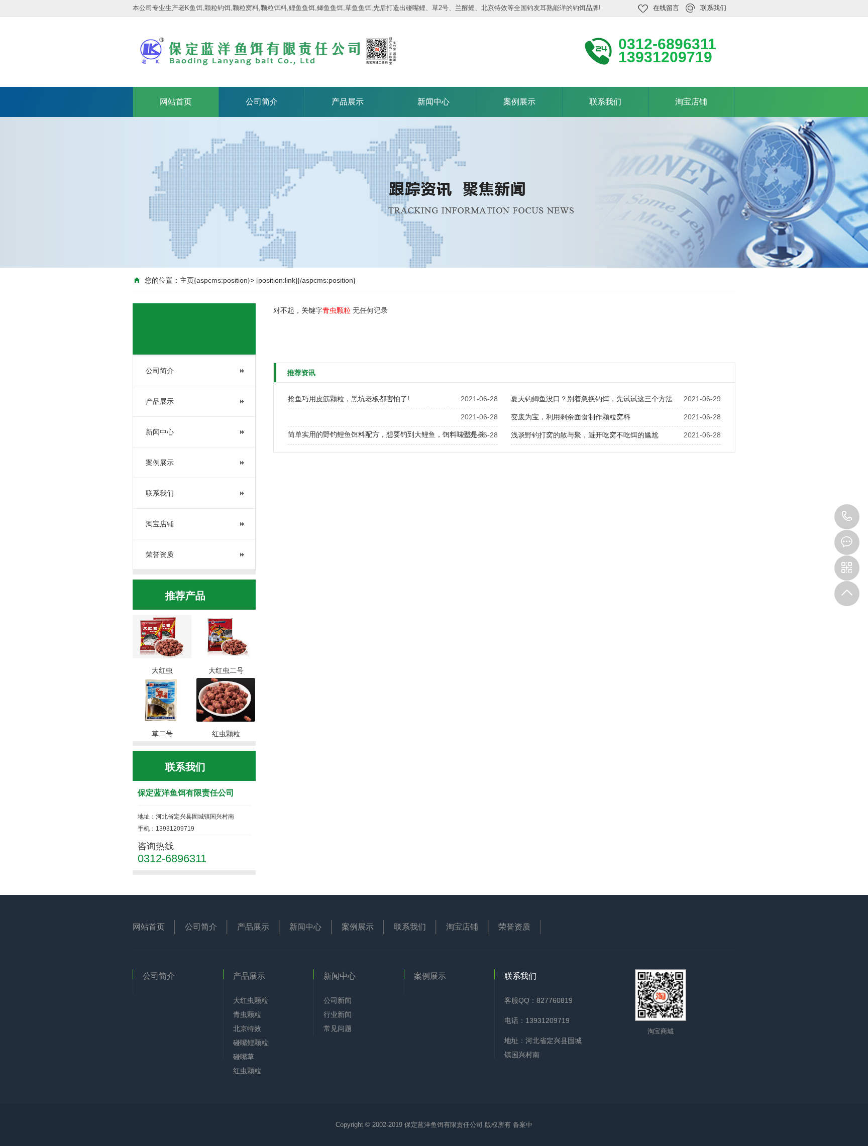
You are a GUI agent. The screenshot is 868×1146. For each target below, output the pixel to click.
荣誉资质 (160, 554)
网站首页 (176, 101)
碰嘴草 (243, 1057)
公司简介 (262, 101)
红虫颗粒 (247, 1071)
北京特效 (247, 1028)
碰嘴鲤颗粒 (250, 1043)
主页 (187, 280)
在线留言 (666, 8)
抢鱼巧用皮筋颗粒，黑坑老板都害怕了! (348, 399)
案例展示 (519, 101)
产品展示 (348, 101)
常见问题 (337, 1028)
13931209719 (846, 516)
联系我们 (713, 8)
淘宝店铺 (691, 101)
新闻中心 (433, 101)
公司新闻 (337, 1000)
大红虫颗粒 (250, 1000)
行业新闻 (337, 1014)
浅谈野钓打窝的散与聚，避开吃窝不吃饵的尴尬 (585, 435)
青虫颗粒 (247, 1014)
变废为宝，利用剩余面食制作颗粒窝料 (570, 417)
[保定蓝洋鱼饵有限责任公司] (268, 51)
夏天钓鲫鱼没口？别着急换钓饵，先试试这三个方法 (592, 399)
